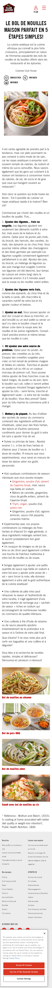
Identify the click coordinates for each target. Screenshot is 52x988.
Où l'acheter (32, 881)
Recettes (5, 841)
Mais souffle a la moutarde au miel (12, 847)
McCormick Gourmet (9, 901)
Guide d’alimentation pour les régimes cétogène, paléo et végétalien (38, 860)
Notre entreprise (33, 885)
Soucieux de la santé (35, 877)
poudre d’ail (32, 481)
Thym (15, 504)
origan (23, 504)
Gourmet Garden (7, 897)
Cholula (4, 877)
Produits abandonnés (35, 913)
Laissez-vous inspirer (35, 841)
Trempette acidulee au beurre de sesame (12, 862)
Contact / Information (35, 917)
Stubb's (4, 909)
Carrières (31, 905)
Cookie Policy (14, 958)
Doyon (4, 885)
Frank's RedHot (7, 889)
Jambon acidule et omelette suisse (11, 854)
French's (5, 893)
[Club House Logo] (8, 14)
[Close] (44, 933)
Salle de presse (33, 901)
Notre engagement (34, 889)
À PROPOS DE (32, 872)
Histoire (30, 897)
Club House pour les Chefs (37, 909)
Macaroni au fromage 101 (37, 853)
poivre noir (16, 508)
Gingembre (18, 481)
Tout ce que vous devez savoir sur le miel (38, 847)
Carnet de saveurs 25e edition (38, 893)
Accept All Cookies (24, 965)
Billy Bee (5, 905)
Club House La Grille (9, 881)
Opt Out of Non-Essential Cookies (24, 972)
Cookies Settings (24, 979)
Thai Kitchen (6, 913)
